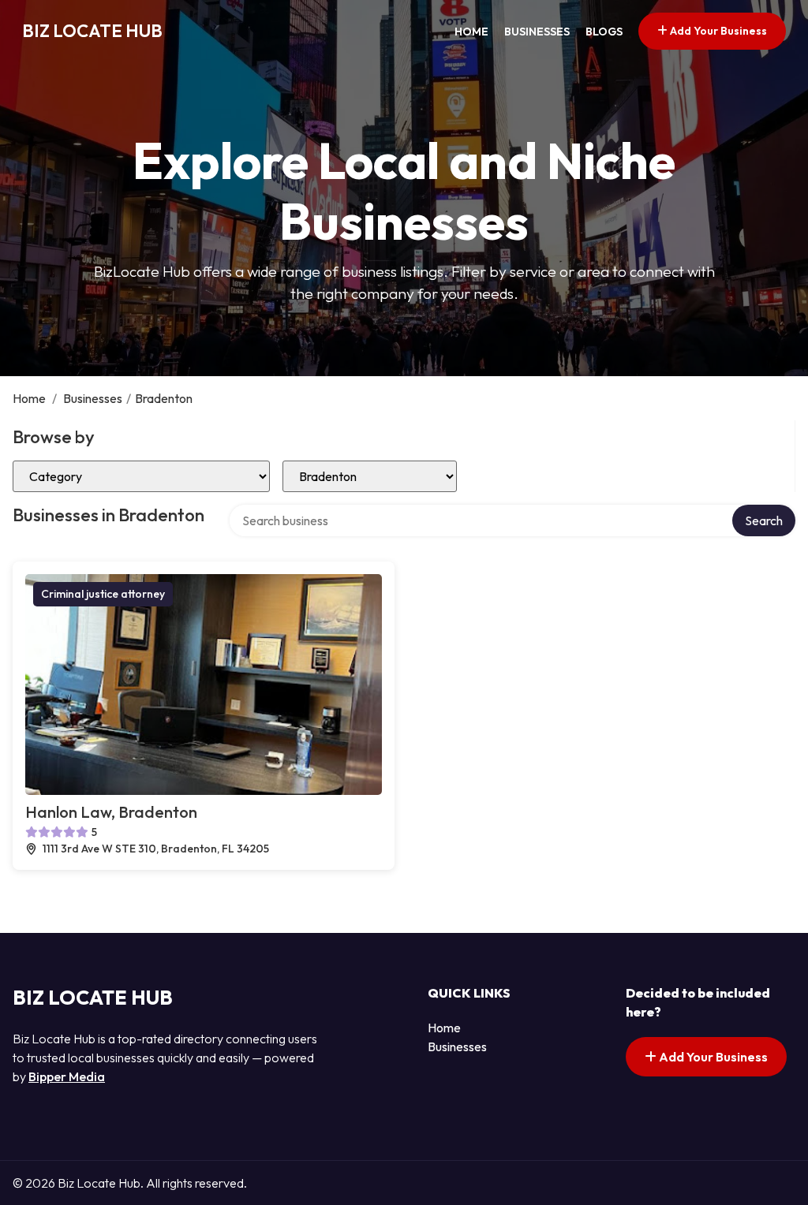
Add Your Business (717, 31)
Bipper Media (66, 1076)
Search (764, 520)
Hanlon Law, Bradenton (111, 812)
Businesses (537, 31)
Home (471, 31)
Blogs (604, 31)
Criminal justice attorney (103, 594)
